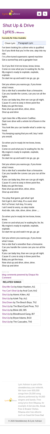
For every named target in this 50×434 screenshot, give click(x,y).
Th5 (30, 322)
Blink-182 (17, 310)
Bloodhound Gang (22, 314)
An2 (35, 291)
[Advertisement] (25, 5)
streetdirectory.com (26, 388)
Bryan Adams (19, 318)
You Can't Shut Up (11, 291)
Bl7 (33, 314)
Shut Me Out (8, 287)
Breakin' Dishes (31, 409)
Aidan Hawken (24, 287)
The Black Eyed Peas (23, 306)
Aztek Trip (18, 298)
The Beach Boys (24, 302)
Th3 (37, 306)
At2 (28, 294)
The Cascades (20, 322)
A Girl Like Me (33, 406)
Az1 (25, 298)
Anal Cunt (27, 291)
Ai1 (33, 287)
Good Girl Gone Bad (35, 415)
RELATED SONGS (12, 282)
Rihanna (20, 32)
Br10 (29, 318)
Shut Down (7, 302)
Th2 (35, 302)
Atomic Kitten (19, 294)
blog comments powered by (18, 275)
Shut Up (6, 294)
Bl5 (25, 310)
